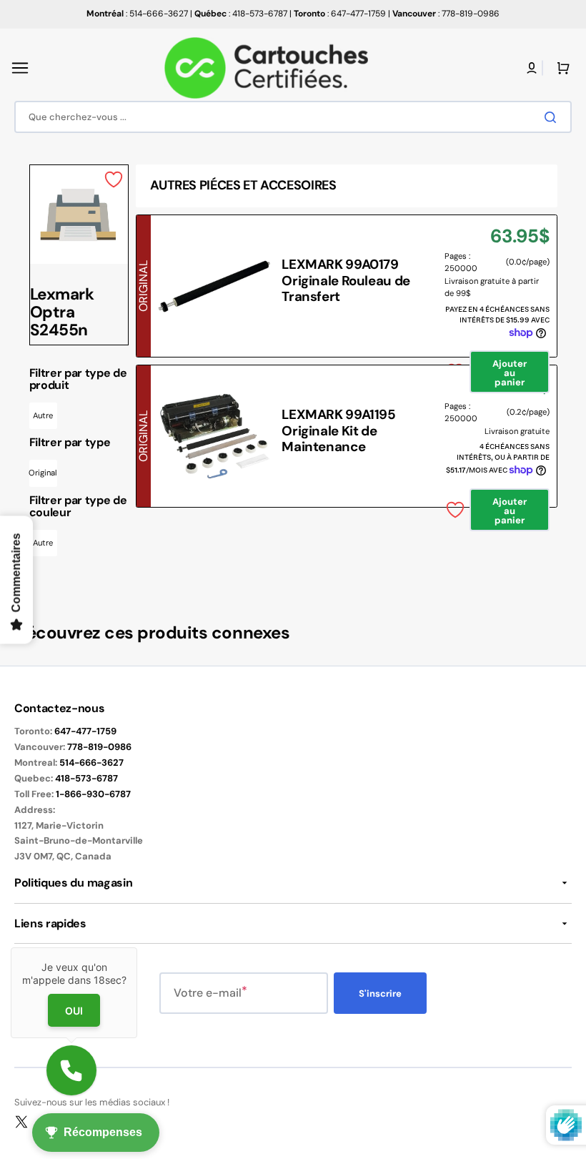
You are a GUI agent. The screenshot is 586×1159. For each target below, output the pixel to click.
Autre (43, 415)
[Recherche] (553, 117)
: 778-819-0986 (446, 13)
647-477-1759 (85, 731)
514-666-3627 (91, 762)
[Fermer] (137, 947)
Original (43, 473)
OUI (74, 1011)
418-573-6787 (86, 778)
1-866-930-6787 (93, 794)
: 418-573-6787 (240, 13)
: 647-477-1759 (340, 13)
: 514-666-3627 (137, 13)
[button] (20, 68)
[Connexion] (532, 68)
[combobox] (293, 117)
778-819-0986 (99, 747)
